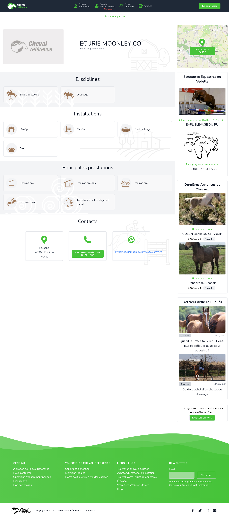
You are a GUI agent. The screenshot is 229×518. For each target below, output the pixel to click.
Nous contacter (22, 473)
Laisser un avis (202, 417)
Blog (120, 489)
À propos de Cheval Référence (31, 469)
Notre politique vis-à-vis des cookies (86, 477)
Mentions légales (75, 473)
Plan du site (20, 481)
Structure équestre (114, 16)
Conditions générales (77, 469)
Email (172, 469)
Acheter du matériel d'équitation (136, 473)
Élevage (122, 481)
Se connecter (209, 6)
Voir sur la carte (202, 51)
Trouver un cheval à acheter (133, 469)
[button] (202, 42)
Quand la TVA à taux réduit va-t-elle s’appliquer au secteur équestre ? (202, 345)
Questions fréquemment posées (32, 477)
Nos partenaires (22, 485)
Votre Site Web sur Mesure (133, 485)
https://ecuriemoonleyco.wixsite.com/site (138, 252)
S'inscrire (206, 475)
